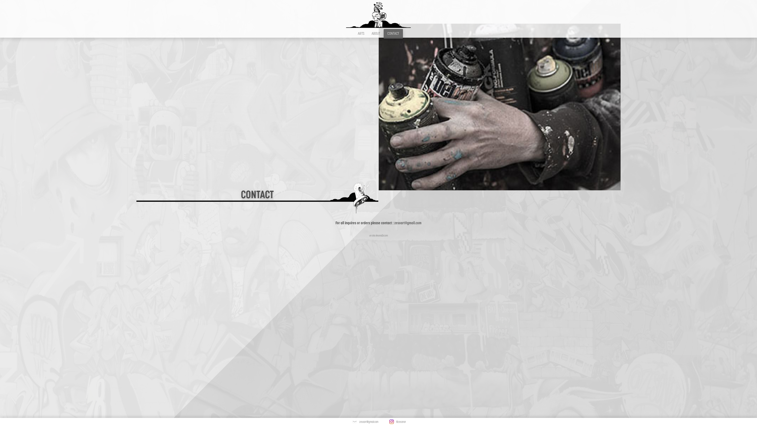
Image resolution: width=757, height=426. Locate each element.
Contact (393, 33)
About (376, 33)
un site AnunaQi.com (378, 235)
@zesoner (401, 422)
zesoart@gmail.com (407, 222)
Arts (361, 33)
